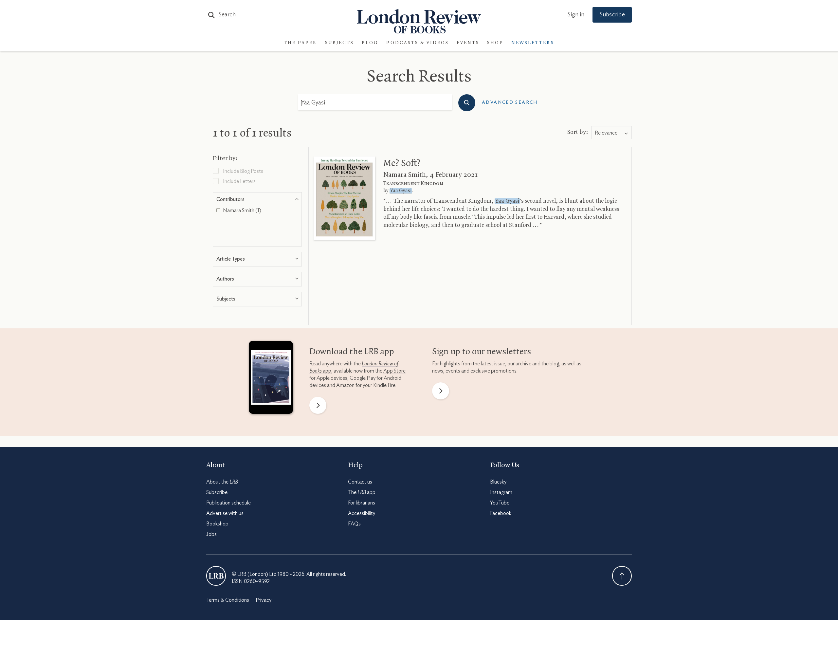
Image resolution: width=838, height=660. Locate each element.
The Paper (300, 43)
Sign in (575, 15)
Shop (495, 43)
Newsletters (532, 43)
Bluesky (498, 482)
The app (361, 492)
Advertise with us (225, 513)
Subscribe (612, 15)
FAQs (354, 523)
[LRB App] (271, 379)
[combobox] (611, 132)
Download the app (351, 352)
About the (222, 482)
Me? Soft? (402, 163)
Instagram (501, 492)
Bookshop (217, 523)
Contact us (360, 482)
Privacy (263, 600)
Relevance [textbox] (606, 133)
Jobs (211, 534)
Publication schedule (228, 502)
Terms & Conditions (227, 600)
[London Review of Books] (216, 576)
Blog (370, 43)
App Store (394, 371)
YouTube (499, 502)
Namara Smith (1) (241, 210)
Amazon (345, 385)
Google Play (362, 378)
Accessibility (361, 513)
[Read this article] (344, 198)
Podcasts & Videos (417, 43)
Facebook (500, 513)
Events (468, 43)
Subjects (339, 43)
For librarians (361, 502)
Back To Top (622, 576)
